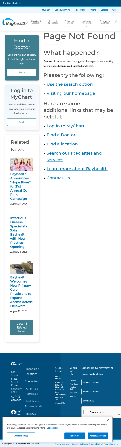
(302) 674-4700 (16, 398)
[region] (58, 429)
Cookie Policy (52, 428)
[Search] (116, 22)
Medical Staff (73, 388)
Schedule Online (62, 10)
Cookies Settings (21, 435)
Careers (104, 10)
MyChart (46, 10)
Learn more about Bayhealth (77, 168)
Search (22, 72)
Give (114, 10)
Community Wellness (105, 22)
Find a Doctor (61, 134)
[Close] (107, 420)
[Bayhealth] (15, 22)
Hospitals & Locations (36, 22)
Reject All (74, 435)
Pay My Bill (80, 10)
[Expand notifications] (20, 3)
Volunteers (74, 384)
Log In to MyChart (66, 125)
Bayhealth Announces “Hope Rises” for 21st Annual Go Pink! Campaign (20, 186)
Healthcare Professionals (86, 22)
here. (101, 374)
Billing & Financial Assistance (59, 387)
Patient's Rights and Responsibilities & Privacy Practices (95, 444)
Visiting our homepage (71, 93)
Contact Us (58, 177)
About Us (59, 382)
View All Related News (22, 327)
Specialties (32, 381)
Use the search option (70, 84)
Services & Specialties (53, 22)
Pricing (92, 10)
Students (73, 393)
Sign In (22, 122)
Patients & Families (69, 22)
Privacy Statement (62, 444)
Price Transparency (60, 393)
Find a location (62, 144)
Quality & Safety (59, 398)
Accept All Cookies (98, 435)
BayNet (73, 396)
